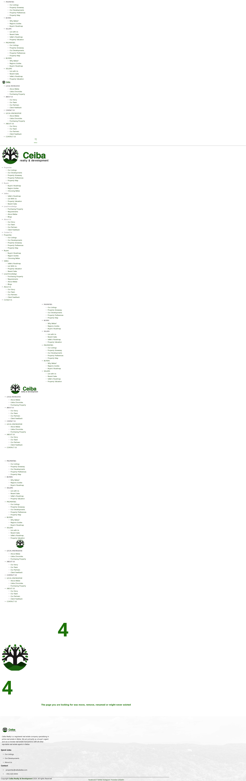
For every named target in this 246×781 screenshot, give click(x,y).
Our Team (13, 102)
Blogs (10, 217)
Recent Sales (14, 34)
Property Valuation (17, 39)
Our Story (13, 100)
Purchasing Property (17, 94)
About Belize (14, 89)
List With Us (12, 198)
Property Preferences (17, 12)
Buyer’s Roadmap (16, 26)
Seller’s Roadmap (16, 37)
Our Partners (14, 105)
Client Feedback (16, 107)
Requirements (13, 211)
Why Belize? (14, 21)
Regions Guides (15, 23)
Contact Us (10, 110)
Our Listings (14, 5)
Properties (10, 42)
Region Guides (13, 188)
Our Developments (17, 10)
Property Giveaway (17, 7)
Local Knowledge (13, 86)
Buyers (8, 18)
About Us (9, 97)
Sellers (9, 29)
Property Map (15, 15)
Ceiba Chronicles (16, 91)
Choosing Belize (14, 191)
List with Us (14, 32)
